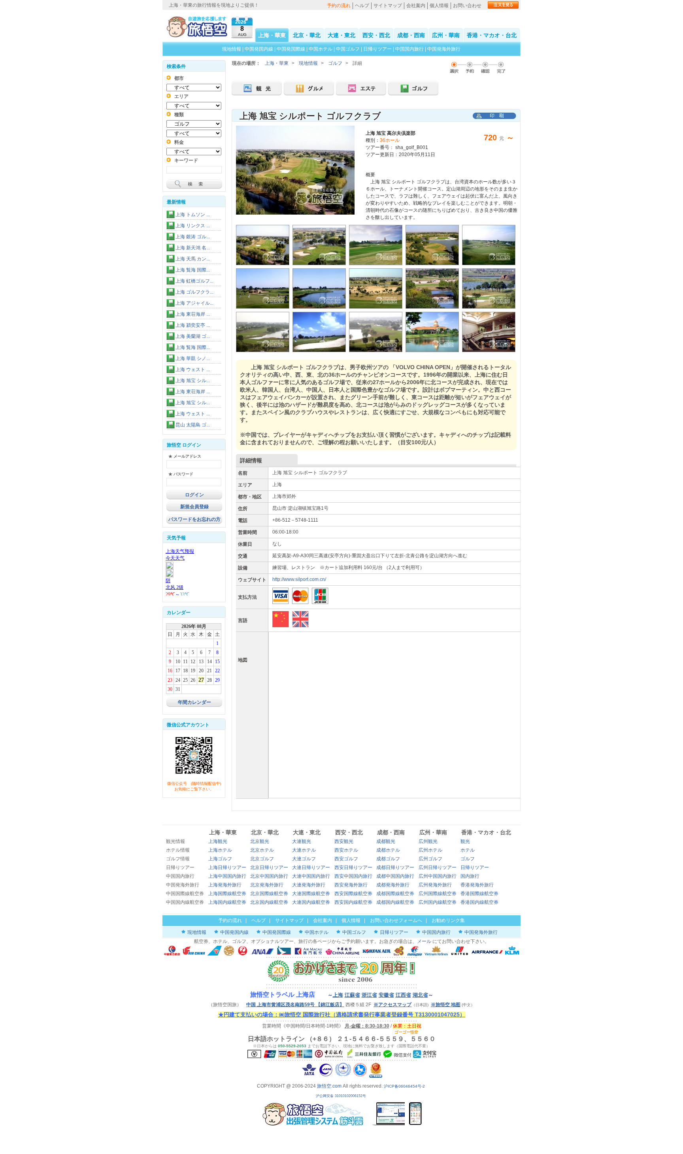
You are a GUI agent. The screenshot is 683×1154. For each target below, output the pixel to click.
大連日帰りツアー (311, 867)
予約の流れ (339, 5)
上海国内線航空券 (227, 902)
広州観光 (428, 841)
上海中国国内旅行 (227, 876)
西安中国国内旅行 (353, 876)
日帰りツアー (377, 49)
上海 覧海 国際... (192, 270)
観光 (465, 841)
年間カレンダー (194, 702)
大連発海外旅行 (308, 885)
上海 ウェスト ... (192, 369)
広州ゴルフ (430, 859)
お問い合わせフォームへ (396, 920)
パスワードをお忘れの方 (194, 519)
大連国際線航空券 (311, 893)
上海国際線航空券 (227, 893)
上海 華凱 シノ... (192, 358)
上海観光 (217, 841)
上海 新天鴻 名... (192, 248)
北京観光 (259, 841)
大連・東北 (341, 35)
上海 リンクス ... (192, 225)
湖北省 (420, 995)
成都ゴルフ (388, 859)
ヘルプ (362, 5)
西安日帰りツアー (353, 867)
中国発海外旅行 (443, 49)
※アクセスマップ (392, 1004)
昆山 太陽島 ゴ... (192, 425)
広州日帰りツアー (438, 867)
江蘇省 (352, 995)
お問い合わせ (467, 5)
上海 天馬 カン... (192, 259)
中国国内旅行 (409, 49)
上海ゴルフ (220, 859)
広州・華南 (446, 35)
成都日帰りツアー (395, 867)
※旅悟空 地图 (445, 1004)
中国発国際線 (291, 49)
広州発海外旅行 (435, 885)
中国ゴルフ (348, 49)
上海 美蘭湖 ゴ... (192, 336)
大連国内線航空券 (311, 902)
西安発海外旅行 (351, 885)
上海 (338, 995)
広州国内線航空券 (438, 902)
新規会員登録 (194, 506)
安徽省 (386, 995)
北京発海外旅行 (266, 885)
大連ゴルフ (304, 859)
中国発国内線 (259, 49)
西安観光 (343, 841)
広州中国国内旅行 (438, 876)
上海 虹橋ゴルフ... (194, 281)
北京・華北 (307, 35)
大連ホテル (304, 850)
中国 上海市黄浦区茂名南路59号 (295, 1004)
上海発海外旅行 (225, 885)
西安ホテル (346, 850)
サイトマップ (388, 5)
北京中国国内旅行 (269, 876)
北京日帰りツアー (269, 867)
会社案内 (415, 5)
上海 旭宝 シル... (192, 380)
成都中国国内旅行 (395, 876)
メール (424, 941)
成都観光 (385, 841)
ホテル (467, 850)
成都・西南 (411, 35)
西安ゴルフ (346, 859)
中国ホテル (320, 49)
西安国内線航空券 (353, 902)
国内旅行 (469, 876)
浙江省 (369, 995)
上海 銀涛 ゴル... (192, 236)
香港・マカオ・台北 (492, 35)
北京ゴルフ (262, 859)
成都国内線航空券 (395, 902)
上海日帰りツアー (227, 867)
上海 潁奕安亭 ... (192, 325)
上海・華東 (272, 35)
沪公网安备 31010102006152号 (341, 1096)
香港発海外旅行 (477, 885)
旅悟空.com (329, 1086)
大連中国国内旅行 (311, 876)
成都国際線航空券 (395, 893)
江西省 (403, 995)
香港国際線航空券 (479, 893)
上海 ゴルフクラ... (194, 292)
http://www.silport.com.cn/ (299, 579)
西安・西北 (376, 35)
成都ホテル (388, 850)
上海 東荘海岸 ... (192, 314)
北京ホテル (262, 850)
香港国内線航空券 (479, 902)
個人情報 (439, 5)
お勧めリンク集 (448, 920)
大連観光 (301, 841)
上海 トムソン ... (192, 214)
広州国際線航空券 (438, 893)
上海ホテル (220, 850)
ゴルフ (335, 63)
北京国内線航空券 (269, 902)
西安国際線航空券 (353, 893)
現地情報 (231, 49)
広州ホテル (430, 850)
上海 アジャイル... (194, 303)
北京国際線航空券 (269, 893)
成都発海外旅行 (392, 885)
